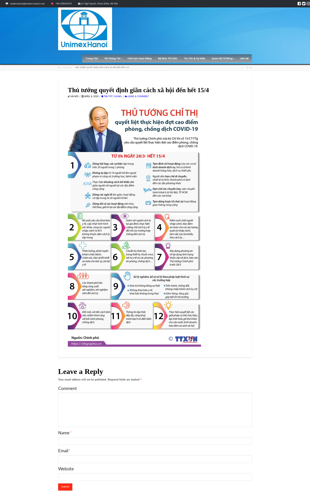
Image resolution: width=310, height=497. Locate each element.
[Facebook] (299, 3)
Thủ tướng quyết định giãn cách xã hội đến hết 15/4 (102, 67)
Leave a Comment (138, 96)
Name (65, 433)
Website (66, 469)
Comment (67, 388)
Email (64, 451)
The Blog (67, 67)
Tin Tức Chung (112, 96)
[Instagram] (308, 3)
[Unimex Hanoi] (85, 28)
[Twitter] (303, 3)
